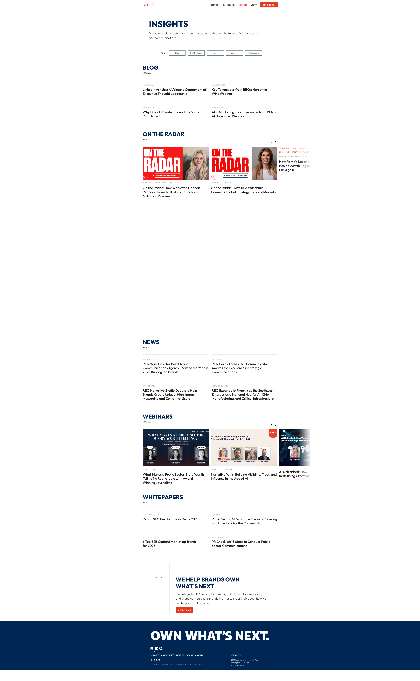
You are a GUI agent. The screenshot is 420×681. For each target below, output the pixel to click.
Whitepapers (253, 53)
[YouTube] (159, 660)
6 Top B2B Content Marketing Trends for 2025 (170, 544)
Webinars (234, 53)
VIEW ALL (147, 73)
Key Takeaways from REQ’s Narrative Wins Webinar (239, 92)
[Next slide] (276, 142)
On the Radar (196, 53)
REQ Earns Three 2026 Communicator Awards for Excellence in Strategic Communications (240, 368)
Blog (177, 53)
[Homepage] (149, 5)
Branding (147, 183)
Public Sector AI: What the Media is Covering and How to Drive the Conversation (244, 521)
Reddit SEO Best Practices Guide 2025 (171, 519)
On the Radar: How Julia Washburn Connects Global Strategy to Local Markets (243, 190)
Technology (226, 183)
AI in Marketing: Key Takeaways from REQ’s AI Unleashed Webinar (244, 114)
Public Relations (170, 183)
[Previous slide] (271, 142)
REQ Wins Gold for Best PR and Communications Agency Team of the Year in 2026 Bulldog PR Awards (175, 368)
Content (157, 183)
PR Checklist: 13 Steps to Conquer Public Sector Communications (241, 544)
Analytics (284, 156)
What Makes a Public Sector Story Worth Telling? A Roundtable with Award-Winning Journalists (173, 478)
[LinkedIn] (151, 660)
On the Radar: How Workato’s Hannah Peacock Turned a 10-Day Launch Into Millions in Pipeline (171, 192)
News (215, 53)
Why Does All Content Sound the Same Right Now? (171, 114)
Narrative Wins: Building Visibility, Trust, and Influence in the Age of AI (244, 476)
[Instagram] (155, 660)
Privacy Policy (198, 664)
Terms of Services (184, 664)
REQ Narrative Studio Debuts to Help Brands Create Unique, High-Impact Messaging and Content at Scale (170, 394)
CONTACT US (236, 655)
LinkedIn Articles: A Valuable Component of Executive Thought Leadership (174, 92)
